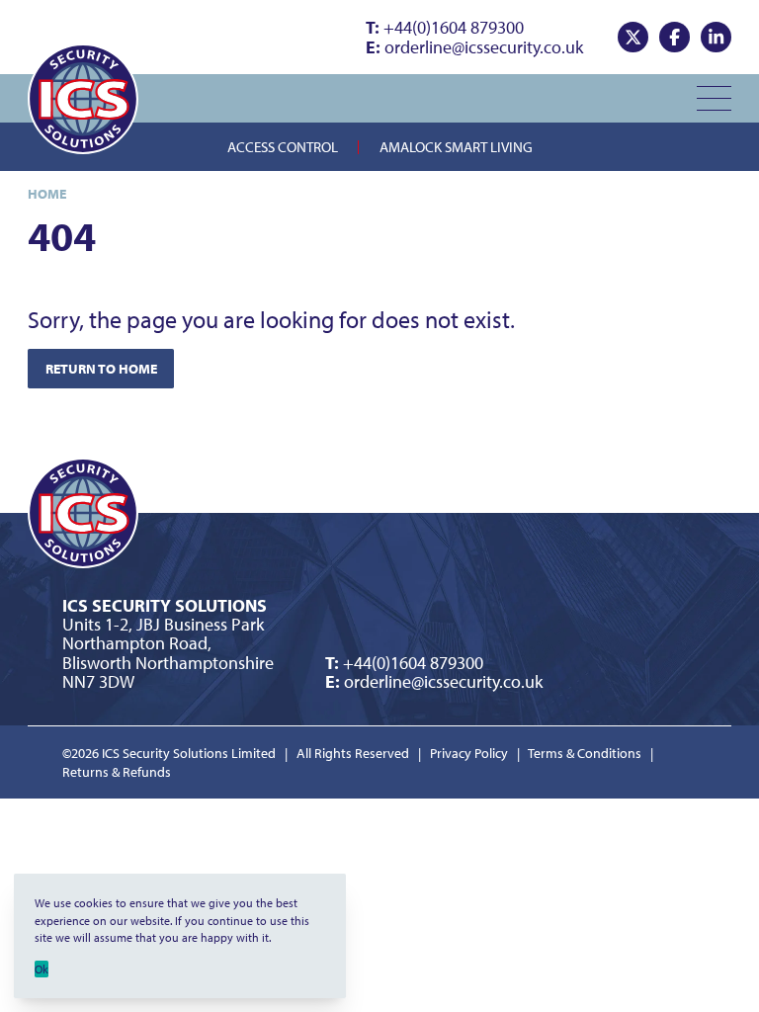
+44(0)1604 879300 (445, 27)
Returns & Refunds (116, 772)
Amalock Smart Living (456, 146)
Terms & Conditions (584, 753)
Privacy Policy (469, 753)
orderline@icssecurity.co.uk (474, 47)
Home (47, 194)
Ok (41, 969)
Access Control (282, 146)
